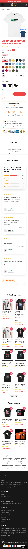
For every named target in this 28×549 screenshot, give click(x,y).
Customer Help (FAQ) (6, 519)
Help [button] (25, 547)
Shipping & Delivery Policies (7, 510)
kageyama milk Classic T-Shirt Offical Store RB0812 (7, 341)
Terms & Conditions (5, 496)
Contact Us (3, 517)
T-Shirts (8, 9)
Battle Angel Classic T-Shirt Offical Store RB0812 (7, 313)
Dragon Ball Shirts (16, 151)
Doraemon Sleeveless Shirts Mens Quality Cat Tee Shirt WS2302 (20, 363)
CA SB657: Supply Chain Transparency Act (11, 503)
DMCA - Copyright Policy (7, 501)
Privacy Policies (5, 499)
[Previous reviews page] (17, 284)
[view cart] (26, 5)
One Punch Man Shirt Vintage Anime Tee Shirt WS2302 (20, 386)
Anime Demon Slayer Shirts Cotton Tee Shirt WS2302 (7, 421)
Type (3, 52)
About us (3, 494)
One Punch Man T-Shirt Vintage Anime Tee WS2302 (7, 443)
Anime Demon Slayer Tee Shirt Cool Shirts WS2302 (7, 363)
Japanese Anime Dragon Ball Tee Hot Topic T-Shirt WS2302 (20, 341)
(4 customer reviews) (14, 47)
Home (2, 9)
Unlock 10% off (3, 542)
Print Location (5, 81)
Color (3, 57)
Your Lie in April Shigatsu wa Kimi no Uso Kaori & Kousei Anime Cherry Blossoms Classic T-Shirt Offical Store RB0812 (20, 316)
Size (3, 73)
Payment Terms (5, 512)
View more (14, 396)
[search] (23, 5)
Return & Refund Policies (7, 515)
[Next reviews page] (24, 284)
